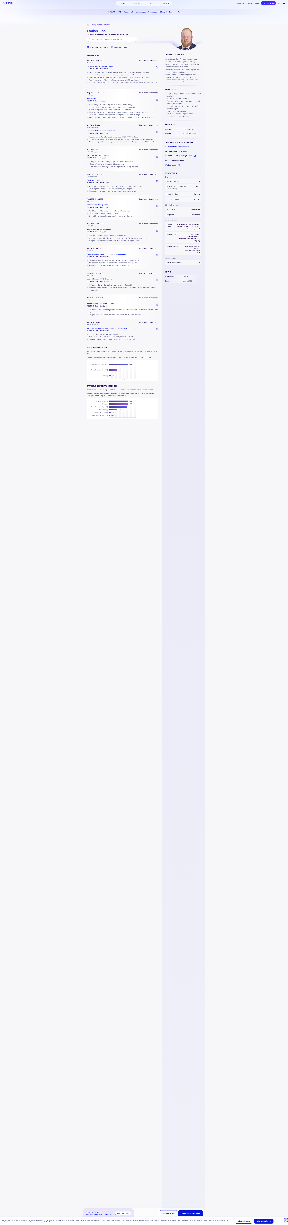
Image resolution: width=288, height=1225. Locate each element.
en (279, 3)
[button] (120, 47)
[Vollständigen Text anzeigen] (122, 88)
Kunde (257, 3)
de (284, 3)
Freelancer (249, 3)
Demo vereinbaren (268, 3)
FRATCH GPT (151, 3)
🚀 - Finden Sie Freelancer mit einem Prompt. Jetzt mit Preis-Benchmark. (140, 12)
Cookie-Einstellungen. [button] (51, 1222)
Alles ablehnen (244, 1221)
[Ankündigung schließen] (179, 12)
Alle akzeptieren (264, 1221)
